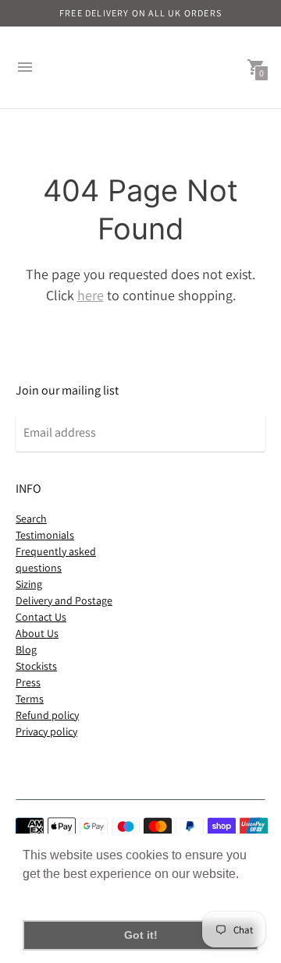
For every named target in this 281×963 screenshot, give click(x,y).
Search (31, 519)
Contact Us (41, 617)
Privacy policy (46, 731)
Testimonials (45, 535)
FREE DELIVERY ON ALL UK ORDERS (140, 13)
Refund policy (47, 715)
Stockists (36, 666)
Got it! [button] (141, 935)
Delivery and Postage (64, 600)
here (90, 295)
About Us (37, 633)
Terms (30, 699)
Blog (26, 650)
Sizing (29, 584)
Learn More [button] (56, 894)
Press (28, 682)
